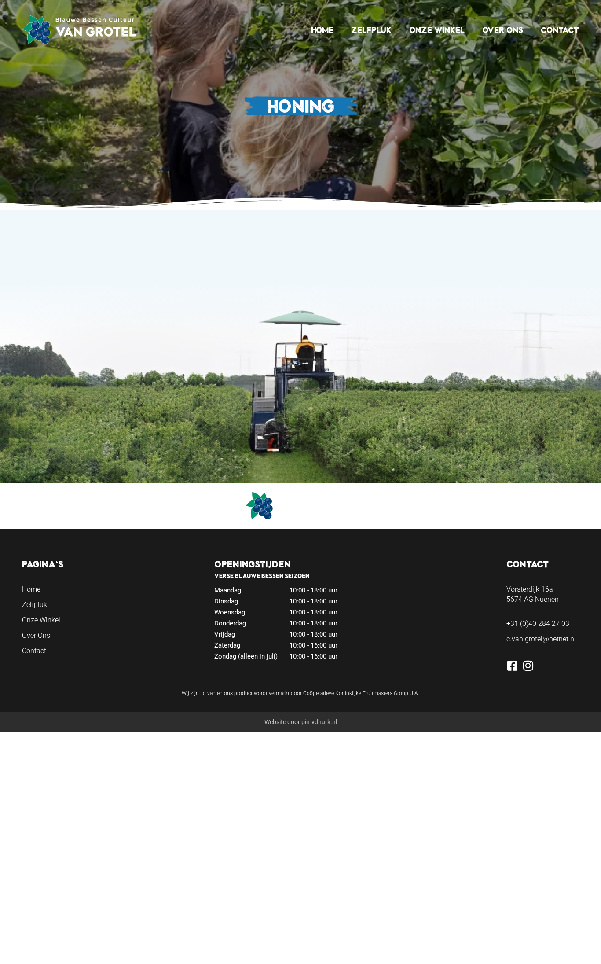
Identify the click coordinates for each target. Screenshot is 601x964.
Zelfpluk (371, 29)
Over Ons (502, 29)
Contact (560, 29)
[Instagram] (528, 665)
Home (322, 29)
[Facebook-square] (512, 665)
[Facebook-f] (30, 956)
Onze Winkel (437, 29)
